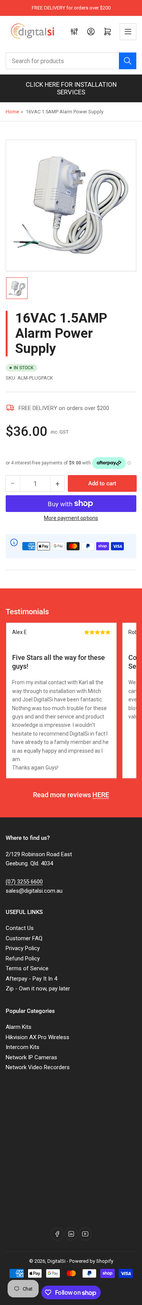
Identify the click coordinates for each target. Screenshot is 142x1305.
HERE (100, 795)
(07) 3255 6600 (24, 881)
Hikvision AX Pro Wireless (37, 1037)
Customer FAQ (24, 938)
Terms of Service (27, 968)
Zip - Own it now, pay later (38, 988)
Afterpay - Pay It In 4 (31, 978)
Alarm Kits (18, 1027)
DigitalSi (56, 1261)
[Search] (127, 61)
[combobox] (71, 60)
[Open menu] (128, 31)
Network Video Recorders (38, 1067)
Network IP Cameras (31, 1057)
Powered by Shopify (91, 1261)
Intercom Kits (22, 1047)
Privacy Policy (23, 948)
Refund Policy (23, 958)
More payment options (71, 518)
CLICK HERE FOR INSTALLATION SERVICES (71, 88)
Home (12, 111)
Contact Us (20, 928)
